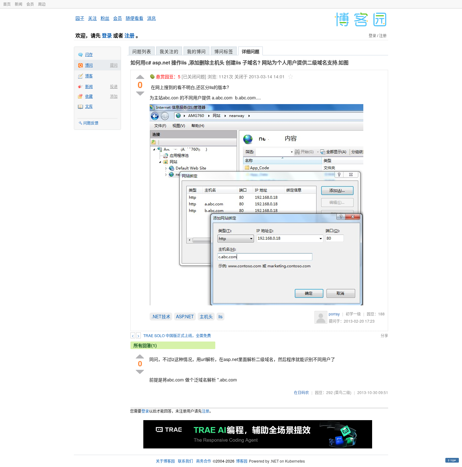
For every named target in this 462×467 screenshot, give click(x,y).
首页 (7, 4)
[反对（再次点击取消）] (140, 93)
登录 (107, 35)
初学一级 (353, 313)
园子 (79, 18)
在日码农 (301, 392)
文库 (89, 106)
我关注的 (169, 51)
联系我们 (185, 461)
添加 (114, 96)
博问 (89, 65)
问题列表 (141, 51)
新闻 (18, 4)
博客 (89, 75)
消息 (151, 18)
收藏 (89, 96)
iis (220, 316)
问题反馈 (90, 122)
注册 (129, 35)
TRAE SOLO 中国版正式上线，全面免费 (177, 335)
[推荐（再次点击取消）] (140, 77)
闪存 (89, 54)
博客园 (241, 461)
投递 (114, 86)
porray (334, 313)
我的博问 (196, 51)
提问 (114, 65)
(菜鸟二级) (342, 392)
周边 (42, 4)
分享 (384, 335)
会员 (30, 4)
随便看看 (134, 18)
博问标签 (223, 51)
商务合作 (203, 461)
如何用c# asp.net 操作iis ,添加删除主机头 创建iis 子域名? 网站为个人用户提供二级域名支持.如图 (239, 62)
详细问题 (250, 51)
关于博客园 (165, 461)
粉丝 (105, 18)
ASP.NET (185, 316)
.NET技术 (160, 316)
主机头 (206, 316)
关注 (92, 18)
